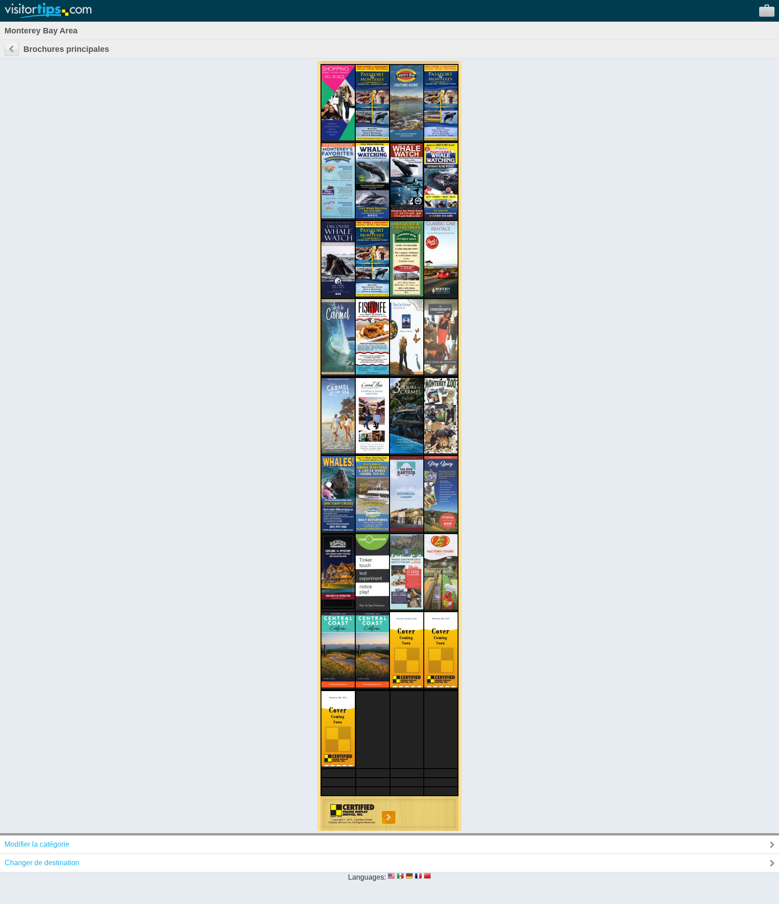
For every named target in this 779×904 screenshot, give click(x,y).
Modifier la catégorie (37, 844)
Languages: (367, 877)
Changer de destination (42, 863)
